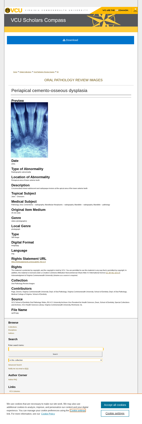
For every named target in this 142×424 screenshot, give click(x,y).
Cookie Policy (48, 414)
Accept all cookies (115, 404)
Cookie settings (77, 410)
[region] (71, 409)
